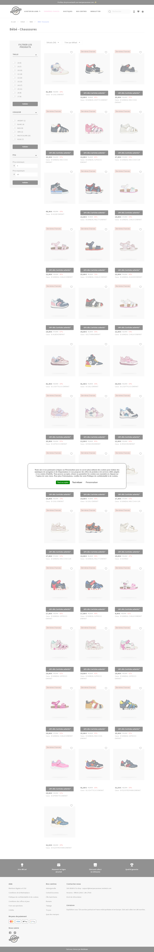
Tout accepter (63, 482)
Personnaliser (92, 482)
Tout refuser (77, 482)
